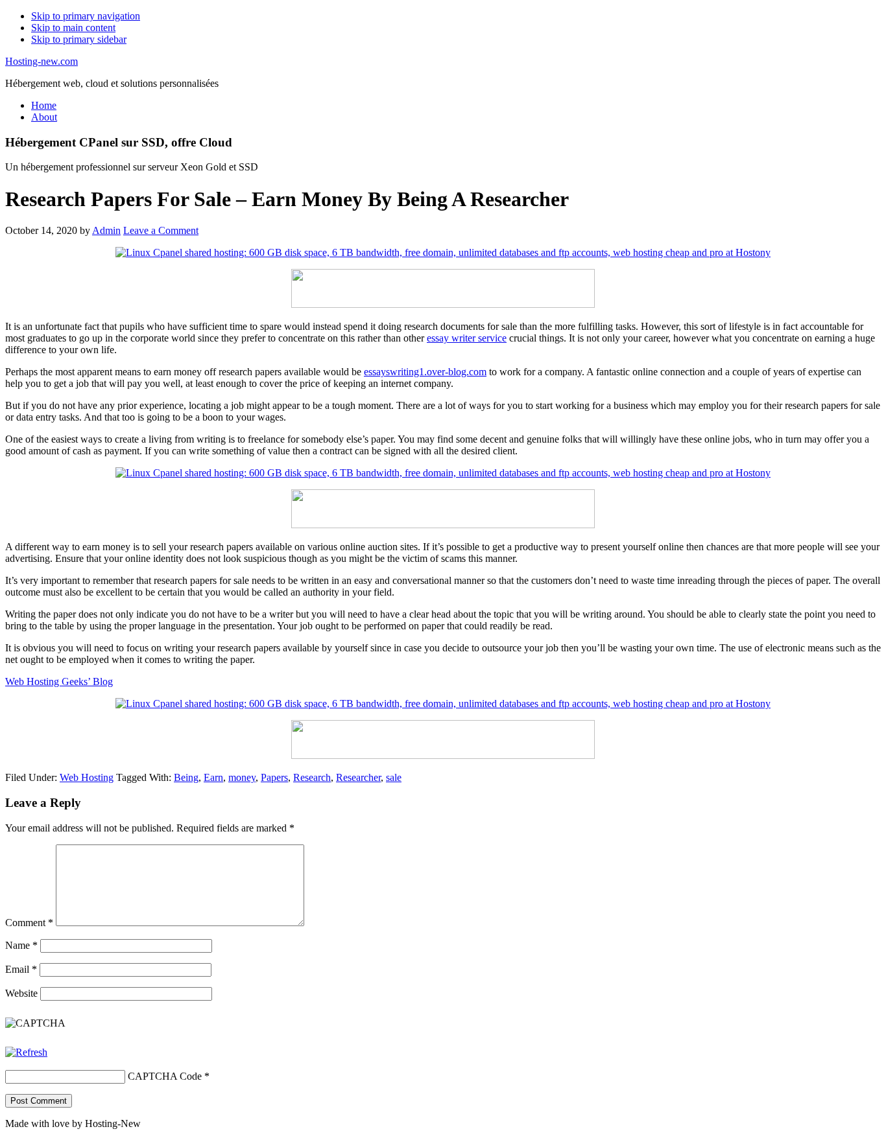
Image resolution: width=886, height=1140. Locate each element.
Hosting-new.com (41, 61)
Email (21, 969)
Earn (213, 777)
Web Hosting (87, 777)
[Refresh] (26, 1052)
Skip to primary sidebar (78, 39)
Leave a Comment (160, 230)
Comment (29, 922)
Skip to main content (73, 27)
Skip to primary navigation (85, 15)
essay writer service (467, 337)
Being (186, 777)
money (242, 777)
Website (21, 993)
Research (312, 777)
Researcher (358, 777)
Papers (274, 777)
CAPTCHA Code (165, 1076)
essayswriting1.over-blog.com (425, 371)
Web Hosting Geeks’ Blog (59, 681)
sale (393, 777)
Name (21, 945)
